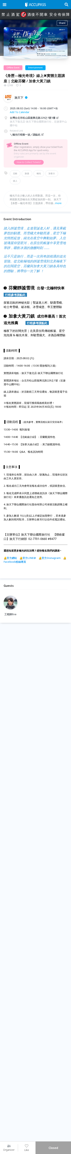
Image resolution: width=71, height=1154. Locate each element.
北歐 (15, 173)
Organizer (9, 1149)
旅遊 (27, 173)
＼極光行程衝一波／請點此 (25, 134)
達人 (15, 180)
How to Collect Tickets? (29, 162)
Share (62, 23)
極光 (39, 173)
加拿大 (51, 173)
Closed (53, 1148)
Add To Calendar (19, 112)
